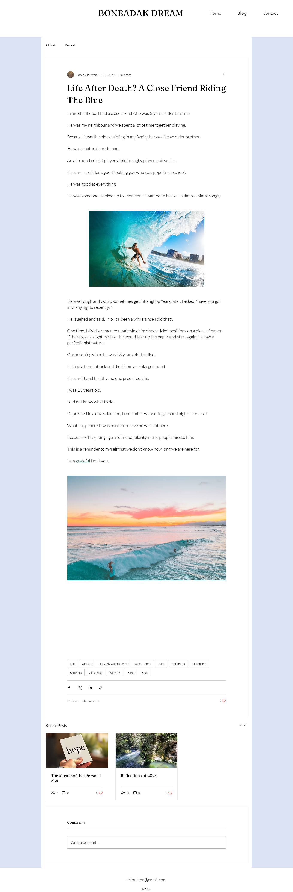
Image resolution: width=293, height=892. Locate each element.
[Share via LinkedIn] (90, 688)
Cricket (86, 663)
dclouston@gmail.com (146, 879)
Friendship (199, 663)
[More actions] (223, 74)
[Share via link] (101, 688)
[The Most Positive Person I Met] (77, 750)
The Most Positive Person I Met (76, 778)
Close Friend (143, 663)
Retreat (70, 45)
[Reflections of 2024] (147, 750)
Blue (145, 672)
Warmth (114, 672)
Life (72, 663)
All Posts (51, 45)
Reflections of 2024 (139, 775)
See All (243, 725)
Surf (161, 663)
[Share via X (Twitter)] (80, 688)
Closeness (95, 672)
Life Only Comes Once (113, 663)
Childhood (178, 663)
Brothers (76, 672)
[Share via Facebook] (69, 688)
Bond (130, 672)
